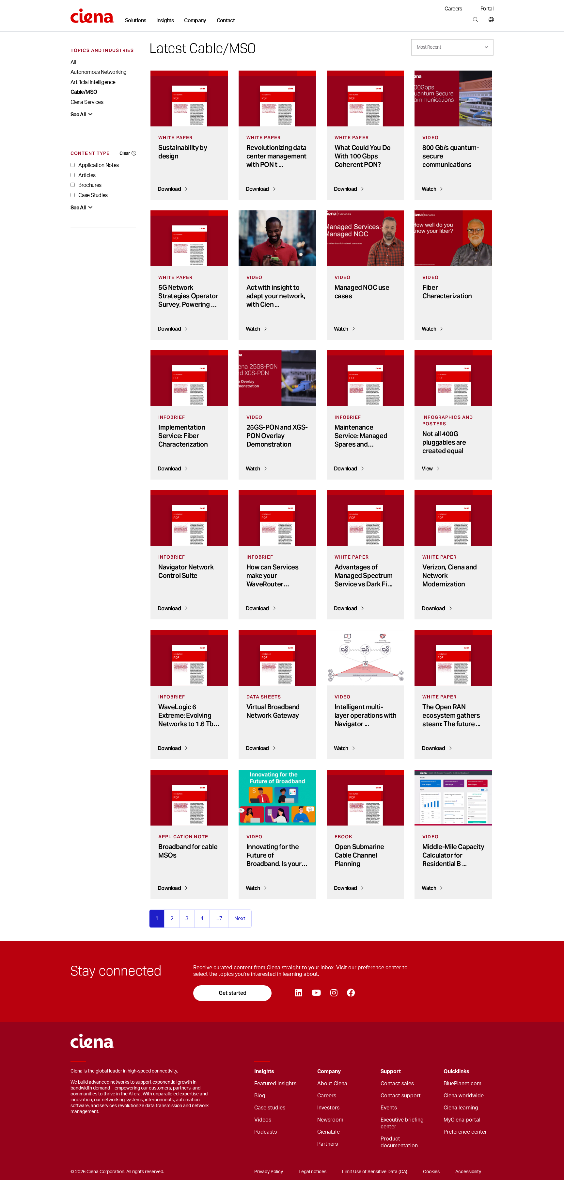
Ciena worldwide (464, 1095)
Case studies (269, 1107)
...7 (218, 918)
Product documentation (399, 1142)
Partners (327, 1144)
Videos (262, 1120)
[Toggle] (302, 1071)
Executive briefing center (402, 1123)
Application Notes (97, 165)
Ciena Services (86, 102)
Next (239, 918)
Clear (124, 153)
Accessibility (468, 1172)
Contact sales (397, 1083)
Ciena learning (461, 1107)
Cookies (431, 1172)
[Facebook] (351, 993)
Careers (453, 8)
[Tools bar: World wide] (490, 20)
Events (389, 1107)
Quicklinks (456, 1071)
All (73, 62)
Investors (328, 1107)
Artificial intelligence (92, 82)
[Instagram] (333, 993)
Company (195, 20)
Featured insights (275, 1083)
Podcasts (265, 1132)
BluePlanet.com (462, 1083)
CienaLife (328, 1132)
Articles (86, 175)
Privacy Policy (268, 1172)
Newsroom (330, 1120)
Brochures (89, 185)
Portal (487, 8)
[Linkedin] (298, 993)
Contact (226, 20)
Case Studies (92, 195)
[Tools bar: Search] (475, 20)
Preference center (465, 1132)
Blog (259, 1095)
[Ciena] (92, 13)
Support (391, 1071)
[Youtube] (316, 993)
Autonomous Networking (98, 72)
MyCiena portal (462, 1120)
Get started (232, 993)
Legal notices (312, 1172)
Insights (165, 20)
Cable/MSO (83, 92)
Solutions (135, 20)
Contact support (401, 1095)
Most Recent (429, 47)
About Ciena (332, 1083)
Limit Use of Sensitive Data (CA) (374, 1172)
